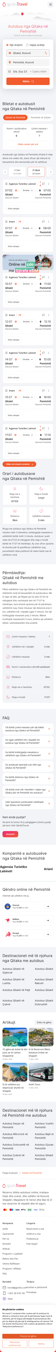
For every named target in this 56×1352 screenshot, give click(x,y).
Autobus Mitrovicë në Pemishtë (15, 1135)
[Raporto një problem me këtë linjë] (43, 184)
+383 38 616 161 (16, 1293)
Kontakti (10, 834)
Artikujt (6, 1248)
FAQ (4, 1273)
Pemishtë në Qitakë (41, 117)
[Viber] (4, 1299)
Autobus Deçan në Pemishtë (13, 1125)
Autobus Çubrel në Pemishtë (13, 1157)
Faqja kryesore (10, 1173)
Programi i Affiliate (11, 1268)
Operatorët (8, 1233)
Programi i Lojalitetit (12, 1253)
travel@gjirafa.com (17, 1287)
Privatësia (31, 1292)
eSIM (5, 1228)
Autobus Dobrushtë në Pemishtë (15, 1146)
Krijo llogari (31, 1243)
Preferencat (32, 1238)
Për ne (5, 1238)
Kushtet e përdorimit (36, 1287)
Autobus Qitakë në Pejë (16, 989)
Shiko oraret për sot (28, 144)
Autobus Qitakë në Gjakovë (13, 970)
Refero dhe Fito (10, 1258)
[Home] (14, 4)
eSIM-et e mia (33, 1233)
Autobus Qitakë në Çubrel (13, 1002)
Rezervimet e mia (35, 1228)
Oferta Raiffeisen (11, 1263)
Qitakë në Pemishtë (15, 117)
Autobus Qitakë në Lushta (13, 981)
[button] (28, 729)
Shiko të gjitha (44, 1022)
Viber (10, 1298)
